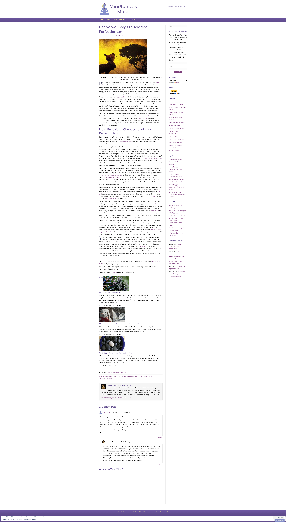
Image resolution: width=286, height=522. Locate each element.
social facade (151, 196)
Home (102, 20)
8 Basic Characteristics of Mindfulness (175, 246)
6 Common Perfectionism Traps (111, 292)
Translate (177, 82)
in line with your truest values (152, 158)
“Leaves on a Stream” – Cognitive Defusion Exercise (177, 274)
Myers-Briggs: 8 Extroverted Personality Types (176, 187)
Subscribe (178, 72)
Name (171, 60)
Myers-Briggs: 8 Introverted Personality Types (176, 169)
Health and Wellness (176, 125)
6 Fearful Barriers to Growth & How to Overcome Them (120, 324)
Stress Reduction (174, 148)
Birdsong (114, 272)
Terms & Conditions (151, 511)
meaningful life (149, 116)
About (109, 20)
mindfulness (154, 210)
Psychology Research (176, 145)
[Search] (186, 19)
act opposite (158, 204)
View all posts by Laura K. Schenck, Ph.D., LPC (117, 398)
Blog (115, 20)
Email (170, 66)
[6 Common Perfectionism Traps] (116, 283)
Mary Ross (106, 412)
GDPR (167, 511)
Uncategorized (174, 151)
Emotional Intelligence (176, 122)
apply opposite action (125, 141)
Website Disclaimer (160, 511)
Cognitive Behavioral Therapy (116, 372)
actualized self (142, 118)
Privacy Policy (142, 511)
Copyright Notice (134, 511)
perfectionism (123, 97)
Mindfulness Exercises (176, 139)
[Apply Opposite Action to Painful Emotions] (112, 343)
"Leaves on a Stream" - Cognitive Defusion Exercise (176, 162)
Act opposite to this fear (114, 177)
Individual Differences (176, 128)
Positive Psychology (175, 142)
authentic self (111, 198)
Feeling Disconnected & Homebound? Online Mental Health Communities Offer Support (177, 220)
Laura (108, 442)
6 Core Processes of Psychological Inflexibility (177, 254)
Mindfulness (173, 136)
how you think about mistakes (111, 175)
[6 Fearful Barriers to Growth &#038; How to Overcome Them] (112, 314)
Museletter (132, 20)
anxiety (142, 246)
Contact (122, 20)
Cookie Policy (33, 519)
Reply (160, 437)
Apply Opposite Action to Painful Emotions (115, 353)
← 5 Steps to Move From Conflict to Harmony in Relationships (120, 376)
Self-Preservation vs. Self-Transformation (176, 261)
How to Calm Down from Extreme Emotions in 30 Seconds (177, 194)
